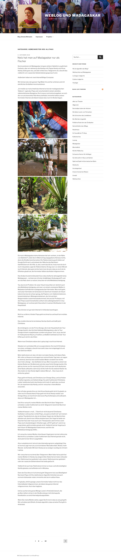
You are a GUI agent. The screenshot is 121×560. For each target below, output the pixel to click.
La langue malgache (79, 76)
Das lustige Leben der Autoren (82, 108)
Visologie (75, 83)
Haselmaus (76, 129)
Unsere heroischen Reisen (80, 172)
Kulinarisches (77, 136)
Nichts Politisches (78, 151)
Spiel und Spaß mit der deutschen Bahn (84, 161)
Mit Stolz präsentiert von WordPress (28, 555)
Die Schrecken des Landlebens (82, 115)
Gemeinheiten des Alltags (80, 126)
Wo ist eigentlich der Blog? (80, 68)
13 (46, 541)
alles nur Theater (78, 101)
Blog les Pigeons (79, 89)
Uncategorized (77, 168)
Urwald (75, 175)
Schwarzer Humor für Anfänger (82, 154)
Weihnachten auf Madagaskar (82, 72)
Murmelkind (76, 147)
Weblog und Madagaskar (73, 15)
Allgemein (76, 105)
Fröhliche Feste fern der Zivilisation (83, 122)
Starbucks (76, 165)
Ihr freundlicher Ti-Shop (80, 133)
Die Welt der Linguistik (79, 119)
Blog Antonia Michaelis (25, 37)
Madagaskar (76, 143)
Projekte (49, 37)
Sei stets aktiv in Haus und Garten (83, 158)
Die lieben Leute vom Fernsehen (82, 112)
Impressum (39, 37)
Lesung (75, 140)
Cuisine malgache (78, 79)
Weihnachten (77, 179)
